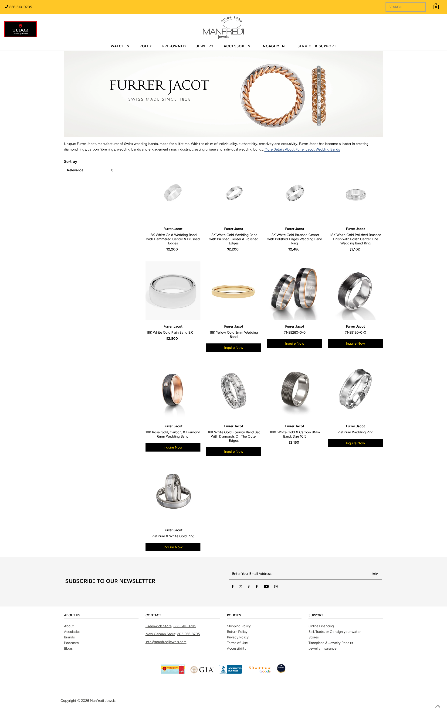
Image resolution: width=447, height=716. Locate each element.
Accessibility (236, 648)
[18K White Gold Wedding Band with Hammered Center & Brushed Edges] (173, 193)
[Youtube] (266, 587)
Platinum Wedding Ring (355, 432)
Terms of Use (237, 643)
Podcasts (71, 643)
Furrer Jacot (173, 229)
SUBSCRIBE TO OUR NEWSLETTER (110, 581)
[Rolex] (424, 30)
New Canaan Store (160, 634)
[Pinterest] (249, 587)
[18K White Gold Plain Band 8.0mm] (173, 290)
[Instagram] (276, 587)
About (69, 626)
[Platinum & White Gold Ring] (173, 494)
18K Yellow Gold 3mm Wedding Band (234, 334)
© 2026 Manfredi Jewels (96, 701)
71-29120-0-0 (355, 332)
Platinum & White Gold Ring (173, 536)
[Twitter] (240, 587)
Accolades (72, 632)
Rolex (424, 25)
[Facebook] (233, 587)
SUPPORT (315, 615)
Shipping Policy (239, 626)
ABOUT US (72, 615)
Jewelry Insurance (322, 648)
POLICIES (234, 615)
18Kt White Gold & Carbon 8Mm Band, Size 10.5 (295, 434)
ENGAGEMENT (274, 46)
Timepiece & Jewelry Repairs (330, 643)
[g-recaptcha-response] (223, 712)
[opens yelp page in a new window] (173, 672)
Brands (69, 637)
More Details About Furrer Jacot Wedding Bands (302, 149)
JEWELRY (204, 46)
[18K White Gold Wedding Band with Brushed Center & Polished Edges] (233, 193)
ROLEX (145, 46)
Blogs (68, 648)
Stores (313, 637)
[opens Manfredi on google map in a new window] (260, 672)
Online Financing (321, 626)
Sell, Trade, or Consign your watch (334, 632)
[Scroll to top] (437, 706)
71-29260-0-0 (295, 332)
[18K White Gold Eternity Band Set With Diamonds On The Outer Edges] (233, 390)
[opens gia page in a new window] (202, 672)
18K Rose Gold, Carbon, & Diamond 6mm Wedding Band (173, 434)
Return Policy (237, 632)
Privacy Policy (238, 637)
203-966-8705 (188, 634)
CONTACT (153, 615)
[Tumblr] (257, 587)
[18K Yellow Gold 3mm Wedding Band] (233, 290)
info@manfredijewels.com (166, 642)
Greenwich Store (159, 626)
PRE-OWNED (174, 46)
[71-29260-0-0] (294, 290)
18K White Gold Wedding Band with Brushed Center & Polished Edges (233, 239)
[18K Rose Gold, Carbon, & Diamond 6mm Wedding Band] (173, 390)
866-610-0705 (20, 7)
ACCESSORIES (237, 46)
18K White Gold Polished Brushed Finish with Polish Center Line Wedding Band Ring (355, 239)
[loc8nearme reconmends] (281, 672)
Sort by (70, 161)
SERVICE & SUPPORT (317, 46)
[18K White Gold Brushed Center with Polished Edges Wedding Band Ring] (294, 193)
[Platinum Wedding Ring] (355, 390)
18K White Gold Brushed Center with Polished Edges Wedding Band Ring (294, 239)
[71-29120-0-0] (355, 290)
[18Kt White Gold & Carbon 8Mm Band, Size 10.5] (294, 390)
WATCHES (120, 46)
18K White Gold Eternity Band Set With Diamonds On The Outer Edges (234, 436)
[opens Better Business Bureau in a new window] (231, 672)
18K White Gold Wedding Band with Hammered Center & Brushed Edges (173, 239)
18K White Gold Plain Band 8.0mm (173, 332)
